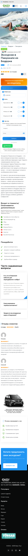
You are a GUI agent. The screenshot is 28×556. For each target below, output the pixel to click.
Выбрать (14, 138)
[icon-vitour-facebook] (12, 550)
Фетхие (3, 509)
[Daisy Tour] (6, 6)
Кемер (2, 505)
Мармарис (3, 512)
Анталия (3, 525)
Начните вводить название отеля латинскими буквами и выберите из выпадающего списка (14, 124)
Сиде (2, 515)
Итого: (4, 133)
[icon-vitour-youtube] (19, 550)
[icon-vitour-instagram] (15, 550)
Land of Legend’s (6, 493)
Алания (3, 522)
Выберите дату (7, 91)
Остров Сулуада (5, 497)
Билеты (5, 99)
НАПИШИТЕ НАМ (10, 465)
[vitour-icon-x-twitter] (8, 550)
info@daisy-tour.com (8, 2)
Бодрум (3, 519)
